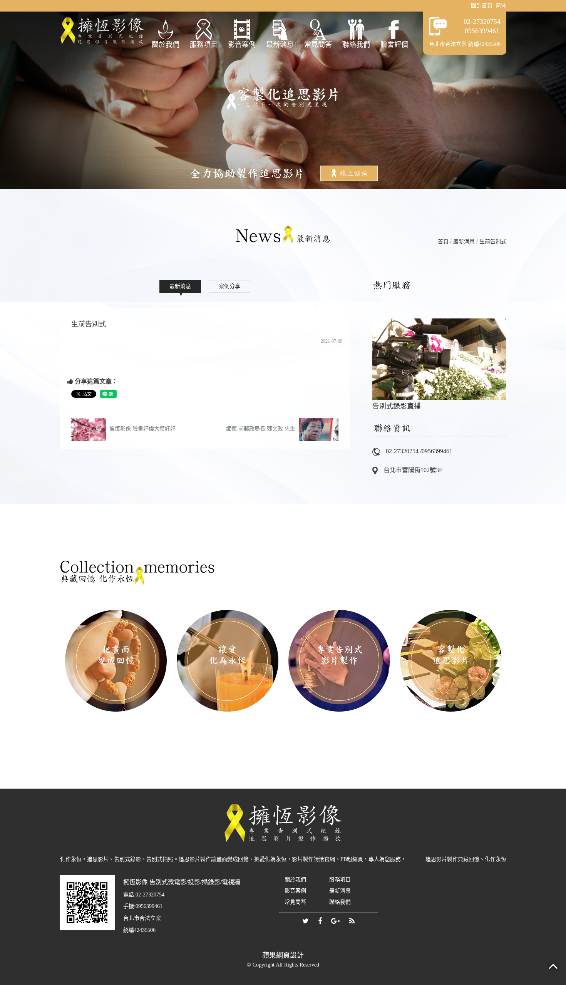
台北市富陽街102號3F (412, 470)
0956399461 (482, 31)
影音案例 (242, 45)
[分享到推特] (305, 921)
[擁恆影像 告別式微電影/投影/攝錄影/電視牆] (102, 31)
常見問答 (318, 45)
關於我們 (165, 45)
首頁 (443, 242)
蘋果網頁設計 (283, 955)
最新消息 (280, 45)
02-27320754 (482, 21)
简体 (501, 5)
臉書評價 (394, 45)
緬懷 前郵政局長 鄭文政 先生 (261, 429)
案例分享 (229, 286)
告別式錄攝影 (439, 360)
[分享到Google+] (335, 921)
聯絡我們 (356, 45)
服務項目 (204, 45)
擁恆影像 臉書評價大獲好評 (142, 429)
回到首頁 (481, 5)
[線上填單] (349, 173)
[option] (439, 360)
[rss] (352, 921)
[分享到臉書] (320, 921)
